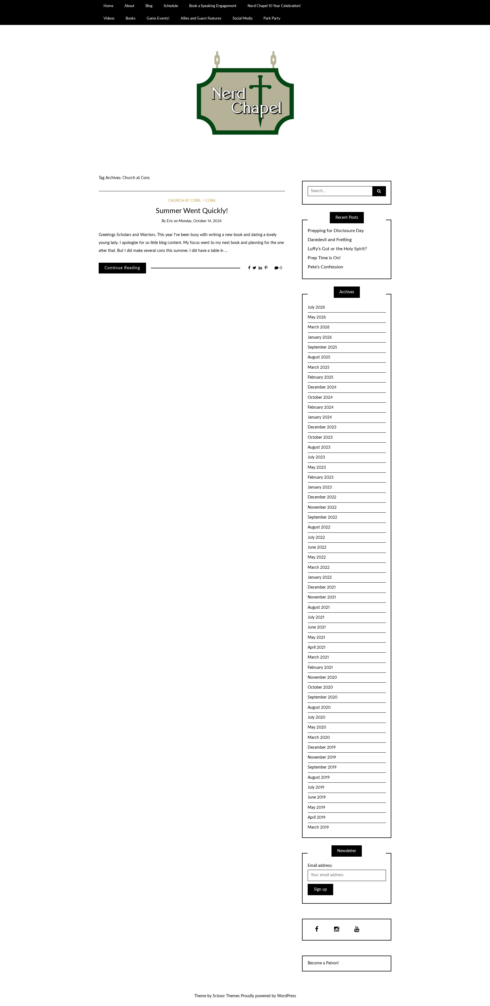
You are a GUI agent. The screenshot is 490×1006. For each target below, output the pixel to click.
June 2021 (317, 627)
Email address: (320, 866)
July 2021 (316, 617)
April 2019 (317, 818)
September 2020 (322, 697)
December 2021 (322, 587)
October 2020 (320, 687)
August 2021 (319, 608)
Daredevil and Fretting (330, 239)
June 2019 (317, 797)
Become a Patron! (323, 963)
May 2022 (317, 557)
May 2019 (316, 808)
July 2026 (316, 307)
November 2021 (322, 597)
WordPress (286, 996)
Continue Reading (122, 268)
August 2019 (319, 778)
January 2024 (320, 417)
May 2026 (317, 317)
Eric (170, 221)
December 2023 (322, 427)
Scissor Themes (226, 996)
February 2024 (320, 407)
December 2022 (322, 497)
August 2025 (319, 357)
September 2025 (322, 347)
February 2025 (320, 377)
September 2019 (322, 767)
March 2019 (318, 827)
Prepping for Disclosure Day (336, 230)
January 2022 (320, 578)
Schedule (171, 6)
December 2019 (322, 748)
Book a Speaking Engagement (212, 6)
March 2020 (319, 738)
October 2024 (320, 398)
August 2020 (319, 708)
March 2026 (319, 327)
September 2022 (322, 517)
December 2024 (322, 387)
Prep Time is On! (324, 258)
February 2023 (320, 477)
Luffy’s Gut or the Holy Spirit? (337, 249)
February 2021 (320, 668)
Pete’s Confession (325, 267)
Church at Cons (184, 201)
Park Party (271, 18)
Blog (149, 6)
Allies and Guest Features (201, 18)
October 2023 (320, 438)
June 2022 (317, 547)
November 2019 (322, 757)
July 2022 (316, 538)
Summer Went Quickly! (192, 211)
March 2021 (318, 657)
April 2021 (317, 648)
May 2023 (317, 468)
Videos (109, 18)
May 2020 (317, 727)
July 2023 (316, 457)
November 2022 (322, 508)
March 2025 (319, 368)
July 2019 (316, 787)
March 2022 (319, 568)
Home (108, 6)
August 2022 (319, 527)
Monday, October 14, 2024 (200, 221)
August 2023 (319, 447)
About (129, 6)
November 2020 (322, 678)
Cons (210, 201)
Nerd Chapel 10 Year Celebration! (274, 6)
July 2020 (316, 718)
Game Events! (158, 18)
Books (131, 18)
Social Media (242, 18)
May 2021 (316, 638)
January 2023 (320, 487)
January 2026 (320, 337)
